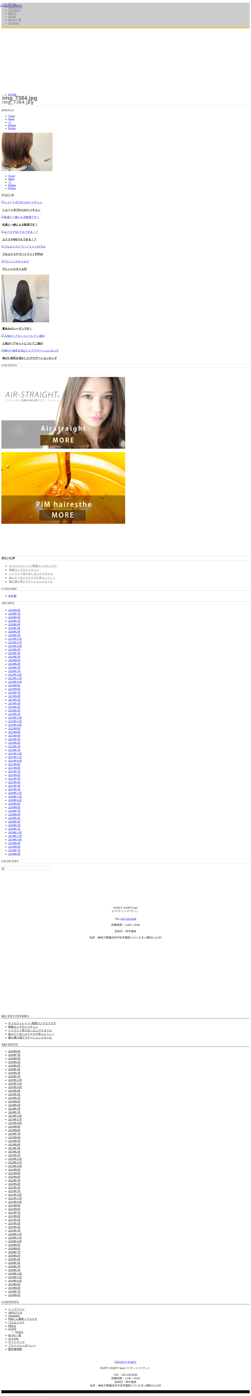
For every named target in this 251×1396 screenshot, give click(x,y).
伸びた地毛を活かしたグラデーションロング (29, 358)
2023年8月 (14, 689)
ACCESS (13, 23)
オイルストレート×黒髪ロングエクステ (33, 566)
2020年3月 (14, 821)
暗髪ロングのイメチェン (24, 570)
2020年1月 (14, 828)
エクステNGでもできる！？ (19, 239)
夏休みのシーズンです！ (17, 328)
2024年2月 (14, 667)
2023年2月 (14, 710)
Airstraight (14, 1315)
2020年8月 (14, 807)
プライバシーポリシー (22, 1345)
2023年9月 (14, 685)
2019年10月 (15, 839)
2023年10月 (15, 682)
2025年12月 (15, 638)
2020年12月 (15, 793)
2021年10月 (15, 760)
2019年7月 (14, 850)
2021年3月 (14, 785)
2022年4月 (14, 742)
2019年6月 (14, 854)
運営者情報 (15, 1349)
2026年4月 (14, 624)
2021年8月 (14, 768)
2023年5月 (14, 699)
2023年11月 (15, 678)
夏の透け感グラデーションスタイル (31, 581)
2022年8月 (14, 732)
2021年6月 (14, 775)
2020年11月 (15, 796)
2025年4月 (14, 649)
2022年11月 (15, 721)
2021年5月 (14, 778)
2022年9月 (14, 728)
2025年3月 (14, 653)
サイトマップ (16, 1342)
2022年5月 (14, 739)
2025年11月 (15, 642)
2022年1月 (14, 750)
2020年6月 (14, 814)
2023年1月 (14, 714)
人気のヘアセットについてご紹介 (22, 343)
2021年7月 (14, 771)
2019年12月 (15, 832)
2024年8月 (14, 660)
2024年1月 (14, 671)
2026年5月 (14, 621)
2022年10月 (15, 725)
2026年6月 (14, 617)
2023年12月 (15, 674)
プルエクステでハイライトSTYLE (22, 254)
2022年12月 (15, 717)
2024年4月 (14, 664)
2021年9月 (14, 764)
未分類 (12, 595)
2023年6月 (14, 696)
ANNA (19, 1332)
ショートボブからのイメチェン (21, 210)
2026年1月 (14, 635)
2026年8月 (14, 610)
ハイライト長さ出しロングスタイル (31, 574)
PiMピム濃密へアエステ (22, 1318)
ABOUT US (15, 1312)
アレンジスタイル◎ (14, 269)
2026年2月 (14, 631)
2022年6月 (14, 735)
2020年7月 (14, 811)
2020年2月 (14, 825)
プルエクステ (16, 1322)
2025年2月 (14, 656)
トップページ (16, 1309)
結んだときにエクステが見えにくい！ (32, 577)
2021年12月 (15, 753)
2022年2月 (14, 746)
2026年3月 (14, 628)
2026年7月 (14, 613)
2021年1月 (14, 789)
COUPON (14, 10)
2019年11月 (15, 836)
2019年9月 (14, 843)
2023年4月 (14, 703)
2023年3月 (14, 707)
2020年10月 (15, 800)
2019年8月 (14, 846)
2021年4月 (14, 782)
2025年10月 (15, 646)
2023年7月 (14, 692)
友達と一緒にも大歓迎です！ (20, 224)
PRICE (12, 13)
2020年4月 (14, 818)
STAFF (12, 16)
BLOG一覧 (14, 19)
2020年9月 (14, 803)
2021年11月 (15, 757)
